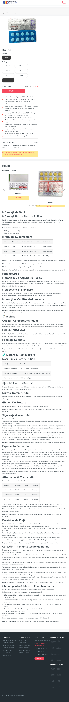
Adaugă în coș (13, 91)
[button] (18, 198)
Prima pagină (3, 13)
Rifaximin (18, 193)
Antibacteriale (11, 13)
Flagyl (50, 202)
